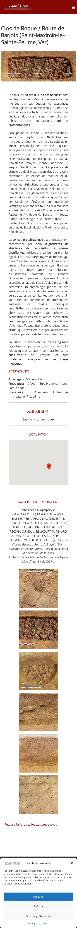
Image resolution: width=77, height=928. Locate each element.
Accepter (38, 896)
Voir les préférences (38, 916)
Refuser (38, 906)
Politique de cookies (38, 923)
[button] (71, 863)
